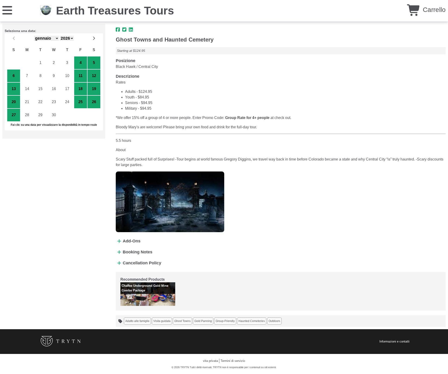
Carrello (433, 9)
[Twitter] (124, 29)
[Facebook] (118, 29)
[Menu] (7, 10)
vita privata (210, 361)
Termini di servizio (232, 361)
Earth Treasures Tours (115, 10)
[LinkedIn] (131, 29)
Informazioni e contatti (394, 341)
